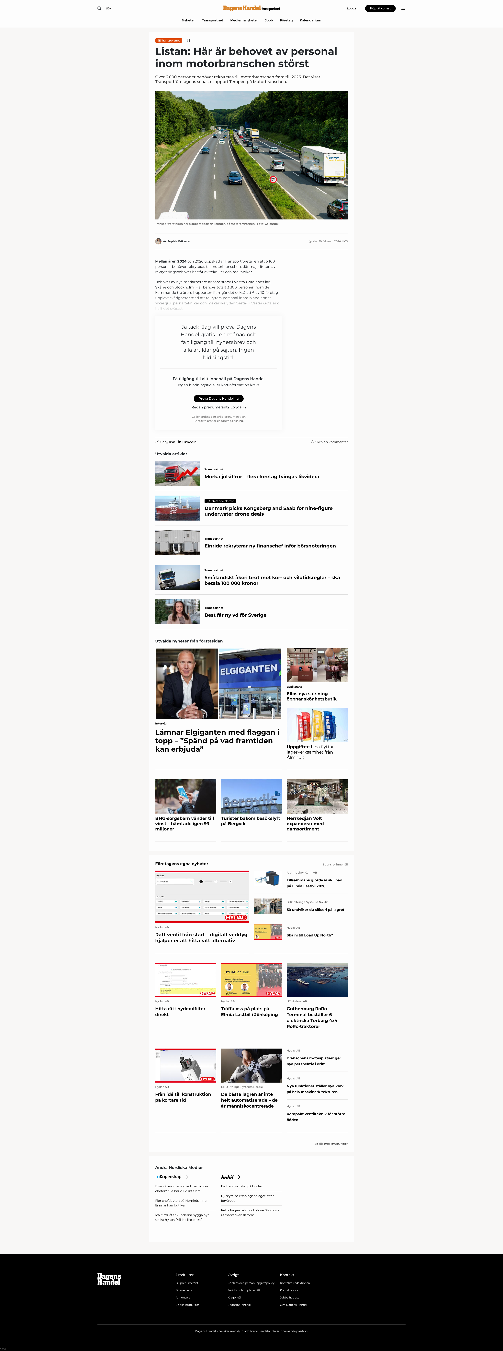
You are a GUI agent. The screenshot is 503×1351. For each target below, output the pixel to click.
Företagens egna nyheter (181, 863)
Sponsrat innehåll (240, 1305)
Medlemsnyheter (244, 20)
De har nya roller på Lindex (242, 1186)
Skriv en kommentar (331, 442)
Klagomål (234, 1297)
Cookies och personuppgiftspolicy (251, 1283)
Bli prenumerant (187, 1283)
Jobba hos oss (289, 1297)
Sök (108, 8)
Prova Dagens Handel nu (219, 398)
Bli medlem (184, 1290)
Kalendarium (310, 20)
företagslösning (232, 421)
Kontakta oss (289, 1290)
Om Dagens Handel (293, 1305)
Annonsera (183, 1297)
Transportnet (212, 20)
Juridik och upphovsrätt (244, 1290)
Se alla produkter (187, 1305)
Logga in (238, 407)
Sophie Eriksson (178, 241)
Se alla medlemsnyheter (331, 1143)
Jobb (269, 20)
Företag (286, 20)
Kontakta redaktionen (295, 1283)
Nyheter (188, 20)
